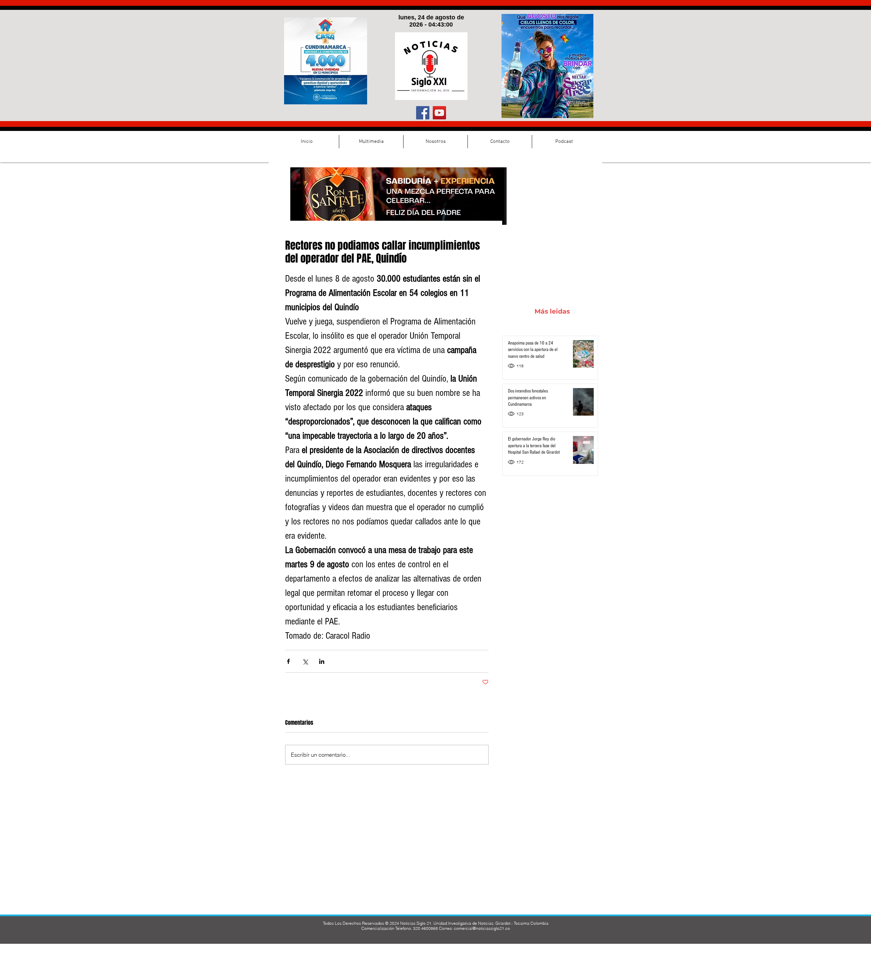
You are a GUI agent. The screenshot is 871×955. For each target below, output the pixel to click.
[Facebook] (422, 112)
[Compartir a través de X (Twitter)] (305, 661)
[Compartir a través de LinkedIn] (321, 661)
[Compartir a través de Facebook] (288, 661)
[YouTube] (439, 112)
